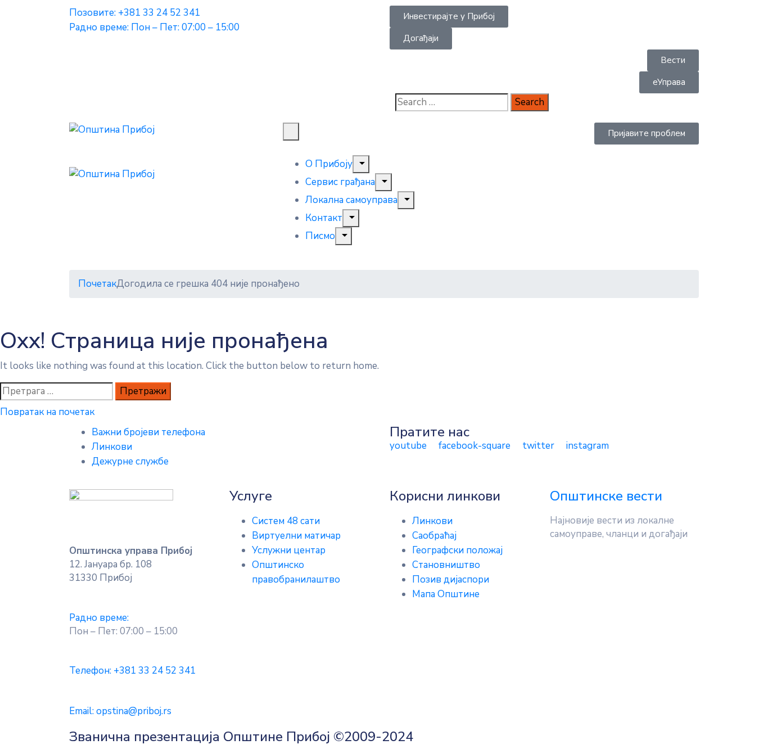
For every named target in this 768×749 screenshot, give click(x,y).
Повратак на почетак (47, 411)
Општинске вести (606, 496)
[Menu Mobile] (291, 132)
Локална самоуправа (351, 199)
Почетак (97, 283)
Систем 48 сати (286, 521)
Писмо (320, 235)
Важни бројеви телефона (148, 432)
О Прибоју (329, 163)
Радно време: (99, 617)
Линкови (112, 446)
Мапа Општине (446, 594)
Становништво (446, 564)
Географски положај (457, 550)
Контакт (323, 217)
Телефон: (132, 670)
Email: (120, 711)
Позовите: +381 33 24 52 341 (134, 12)
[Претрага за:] (56, 391)
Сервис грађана (340, 181)
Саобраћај (434, 535)
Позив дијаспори (450, 579)
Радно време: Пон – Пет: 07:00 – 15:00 (154, 27)
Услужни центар (289, 550)
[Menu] (361, 164)
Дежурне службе (130, 461)
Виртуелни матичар (296, 535)
